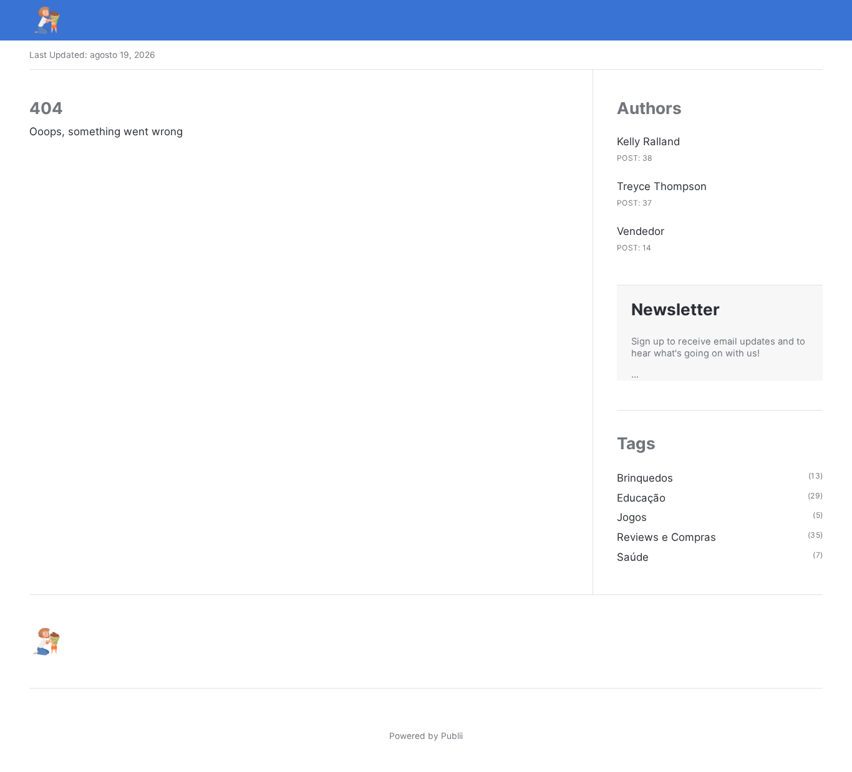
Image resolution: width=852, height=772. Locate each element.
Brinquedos (645, 478)
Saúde (633, 557)
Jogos (632, 517)
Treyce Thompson (662, 186)
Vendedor (640, 231)
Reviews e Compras (666, 537)
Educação (641, 498)
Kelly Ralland (648, 141)
